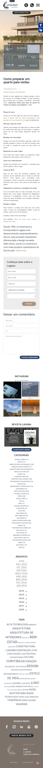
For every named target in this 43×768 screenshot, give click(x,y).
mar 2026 (21, 579)
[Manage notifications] (37, 763)
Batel (27, 638)
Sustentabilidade (19, 540)
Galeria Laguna (20, 493)
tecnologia (11, 697)
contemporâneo (16, 657)
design (32, 666)
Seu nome (9, 320)
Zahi (20, 547)
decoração (29, 661)
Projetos (20, 530)
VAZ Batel (20, 545)
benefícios (21, 642)
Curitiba (13, 661)
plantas (36, 686)
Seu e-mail (9, 326)
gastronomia (24, 679)
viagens (21, 704)
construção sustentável (21, 654)
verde (24, 700)
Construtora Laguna (19, 479)
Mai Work (20, 518)
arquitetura (21, 628)
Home (25, 749)
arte (23, 638)
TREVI (20, 542)
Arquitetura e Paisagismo (20, 469)
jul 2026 (21, 567)
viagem (32, 700)
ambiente (32, 625)
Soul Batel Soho (20, 538)
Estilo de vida (19, 491)
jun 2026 (21, 570)
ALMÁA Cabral (20, 459)
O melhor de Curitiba (20, 523)
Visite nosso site (21, 12)
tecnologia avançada (28, 697)
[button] (40, 32)
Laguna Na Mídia (20, 506)
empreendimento (11, 674)
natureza (28, 687)
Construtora (20, 476)
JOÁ (20, 501)
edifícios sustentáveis (21, 670)
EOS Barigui (20, 489)
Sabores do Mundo (20, 535)
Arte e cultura (20, 472)
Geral (20, 496)
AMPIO (20, 462)
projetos (10, 690)
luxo (35, 683)
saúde (32, 689)
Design (20, 484)
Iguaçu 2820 (20, 498)
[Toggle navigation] (38, 5)
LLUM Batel (20, 508)
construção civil (26, 650)
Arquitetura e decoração (14, 92)
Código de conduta (31, 754)
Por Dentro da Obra (20, 528)
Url (6, 331)
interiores (8, 683)
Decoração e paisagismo (20, 481)
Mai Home (20, 513)
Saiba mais (20, 250)
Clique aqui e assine (21, 450)
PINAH (20, 525)
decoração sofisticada (15, 667)
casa (27, 642)
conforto (12, 647)
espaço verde (24, 674)
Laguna (16, 683)
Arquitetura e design (20, 467)
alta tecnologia (17, 624)
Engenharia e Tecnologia (20, 486)
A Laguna (27, 752)
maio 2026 (21, 573)
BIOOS (20, 474)
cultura (29, 657)
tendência (14, 700)
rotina (25, 690)
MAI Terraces (20, 515)
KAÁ (19, 503)
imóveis (33, 679)
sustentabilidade (21, 693)
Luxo (20, 511)
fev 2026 (21, 582)
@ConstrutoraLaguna (22, 380)
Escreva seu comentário (14, 336)
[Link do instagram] (12, 390)
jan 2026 (21, 585)
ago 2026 (21, 564)
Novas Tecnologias (20, 520)
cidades (32, 642)
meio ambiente (17, 687)
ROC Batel (20, 533)
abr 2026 (21, 576)
